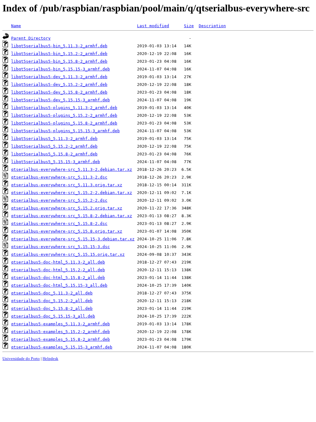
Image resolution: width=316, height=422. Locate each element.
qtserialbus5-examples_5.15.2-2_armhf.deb (60, 331)
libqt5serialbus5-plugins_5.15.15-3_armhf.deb (65, 131)
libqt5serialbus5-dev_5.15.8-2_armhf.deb (59, 92)
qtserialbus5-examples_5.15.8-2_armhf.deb (60, 339)
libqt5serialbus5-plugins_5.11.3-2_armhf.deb (64, 107)
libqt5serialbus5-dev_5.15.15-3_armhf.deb (60, 100)
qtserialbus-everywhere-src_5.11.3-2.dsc (59, 177)
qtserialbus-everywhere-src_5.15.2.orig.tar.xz (66, 208)
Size (189, 25)
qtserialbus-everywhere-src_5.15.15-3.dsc (60, 246)
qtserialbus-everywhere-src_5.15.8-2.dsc (59, 223)
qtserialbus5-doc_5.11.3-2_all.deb (52, 293)
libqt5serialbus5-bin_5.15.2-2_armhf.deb (59, 53)
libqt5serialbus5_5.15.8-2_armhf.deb (54, 154)
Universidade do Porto (21, 358)
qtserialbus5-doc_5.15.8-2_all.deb (52, 308)
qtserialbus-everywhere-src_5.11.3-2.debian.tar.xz (71, 169)
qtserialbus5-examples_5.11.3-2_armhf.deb (60, 324)
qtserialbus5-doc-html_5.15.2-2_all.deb (58, 270)
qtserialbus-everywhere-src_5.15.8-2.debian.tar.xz (71, 215)
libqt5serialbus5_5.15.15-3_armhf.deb (55, 161)
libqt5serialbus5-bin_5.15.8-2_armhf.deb (59, 61)
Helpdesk (50, 358)
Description (212, 25)
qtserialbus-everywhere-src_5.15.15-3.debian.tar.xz (73, 239)
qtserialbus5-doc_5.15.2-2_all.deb (52, 300)
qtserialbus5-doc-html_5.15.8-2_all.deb (58, 277)
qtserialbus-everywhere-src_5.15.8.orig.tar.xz (66, 231)
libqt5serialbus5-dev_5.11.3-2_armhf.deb (59, 76)
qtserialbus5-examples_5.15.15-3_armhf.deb (61, 347)
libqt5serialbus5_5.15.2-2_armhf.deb (54, 146)
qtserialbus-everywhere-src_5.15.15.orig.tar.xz (68, 254)
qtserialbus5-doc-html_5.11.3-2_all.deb (58, 262)
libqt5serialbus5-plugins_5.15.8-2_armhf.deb (64, 123)
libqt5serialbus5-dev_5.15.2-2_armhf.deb (59, 84)
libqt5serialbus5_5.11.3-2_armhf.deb (54, 138)
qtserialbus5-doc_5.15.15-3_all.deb (53, 316)
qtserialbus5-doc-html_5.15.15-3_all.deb (59, 285)
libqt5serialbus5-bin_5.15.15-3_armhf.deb (60, 69)
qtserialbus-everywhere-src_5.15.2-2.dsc (59, 200)
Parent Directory (31, 38)
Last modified (153, 25)
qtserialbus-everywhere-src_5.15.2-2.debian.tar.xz (71, 192)
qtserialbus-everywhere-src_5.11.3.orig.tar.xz (66, 185)
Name (16, 25)
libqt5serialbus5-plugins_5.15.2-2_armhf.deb (64, 115)
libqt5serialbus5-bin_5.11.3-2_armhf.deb (59, 46)
